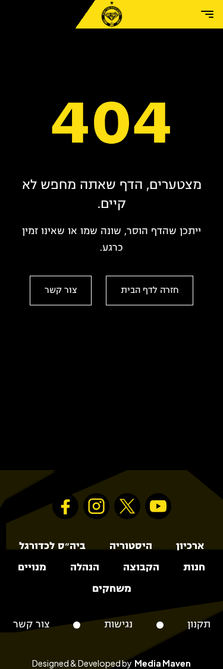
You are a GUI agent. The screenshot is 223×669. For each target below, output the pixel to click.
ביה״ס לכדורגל (52, 546)
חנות (194, 567)
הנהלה (84, 567)
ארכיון (190, 546)
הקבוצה (141, 567)
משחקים (111, 589)
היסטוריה (130, 546)
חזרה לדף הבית (149, 290)
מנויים (32, 567)
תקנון (199, 624)
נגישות (118, 624)
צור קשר (61, 290)
